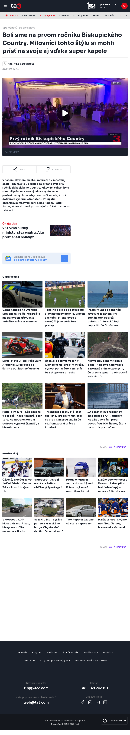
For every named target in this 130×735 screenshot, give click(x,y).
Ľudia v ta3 (29, 660)
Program (37, 652)
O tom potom (80, 15)
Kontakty (108, 652)
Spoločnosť (9, 27)
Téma (96, 15)
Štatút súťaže (70, 652)
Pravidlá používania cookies (91, 660)
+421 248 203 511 (94, 688)
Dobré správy (27, 27)
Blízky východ (47, 15)
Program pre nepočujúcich (55, 660)
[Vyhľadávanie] (124, 6)
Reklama (52, 652)
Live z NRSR (28, 15)
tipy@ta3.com (36, 688)
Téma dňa (108, 15)
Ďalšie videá (12, 152)
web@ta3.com (36, 702)
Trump (122, 15)
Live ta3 (13, 15)
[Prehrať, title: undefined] (65, 113)
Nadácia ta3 (91, 652)
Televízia (22, 652)
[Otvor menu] (5, 6)
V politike (64, 15)
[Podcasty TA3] (91, 6)
